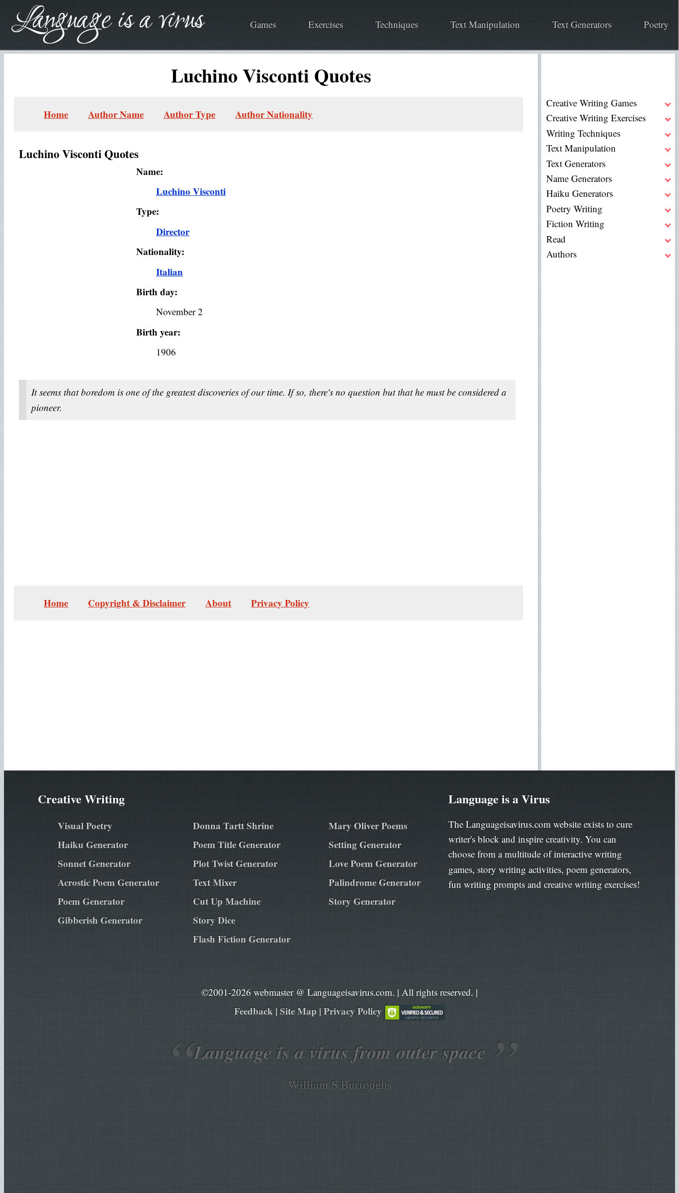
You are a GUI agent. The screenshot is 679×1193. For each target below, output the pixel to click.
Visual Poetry (85, 825)
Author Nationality (274, 114)
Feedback (253, 1011)
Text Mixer (215, 882)
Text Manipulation (485, 24)
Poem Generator (91, 901)
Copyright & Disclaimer (136, 602)
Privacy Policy (280, 602)
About (218, 602)
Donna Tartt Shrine (233, 825)
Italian (169, 271)
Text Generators (581, 24)
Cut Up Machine (226, 901)
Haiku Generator (93, 844)
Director (172, 231)
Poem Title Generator (236, 844)
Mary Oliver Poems (368, 825)
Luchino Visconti (191, 191)
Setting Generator (365, 844)
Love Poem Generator (373, 863)
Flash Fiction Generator (241, 938)
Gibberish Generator (100, 920)
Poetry (656, 24)
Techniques (396, 24)
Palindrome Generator (375, 882)
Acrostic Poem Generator (108, 882)
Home (56, 114)
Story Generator (362, 901)
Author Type (189, 114)
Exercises (325, 24)
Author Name (116, 114)
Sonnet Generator (94, 863)
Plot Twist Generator (235, 863)
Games (263, 24)
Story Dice (214, 920)
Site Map (298, 1011)
